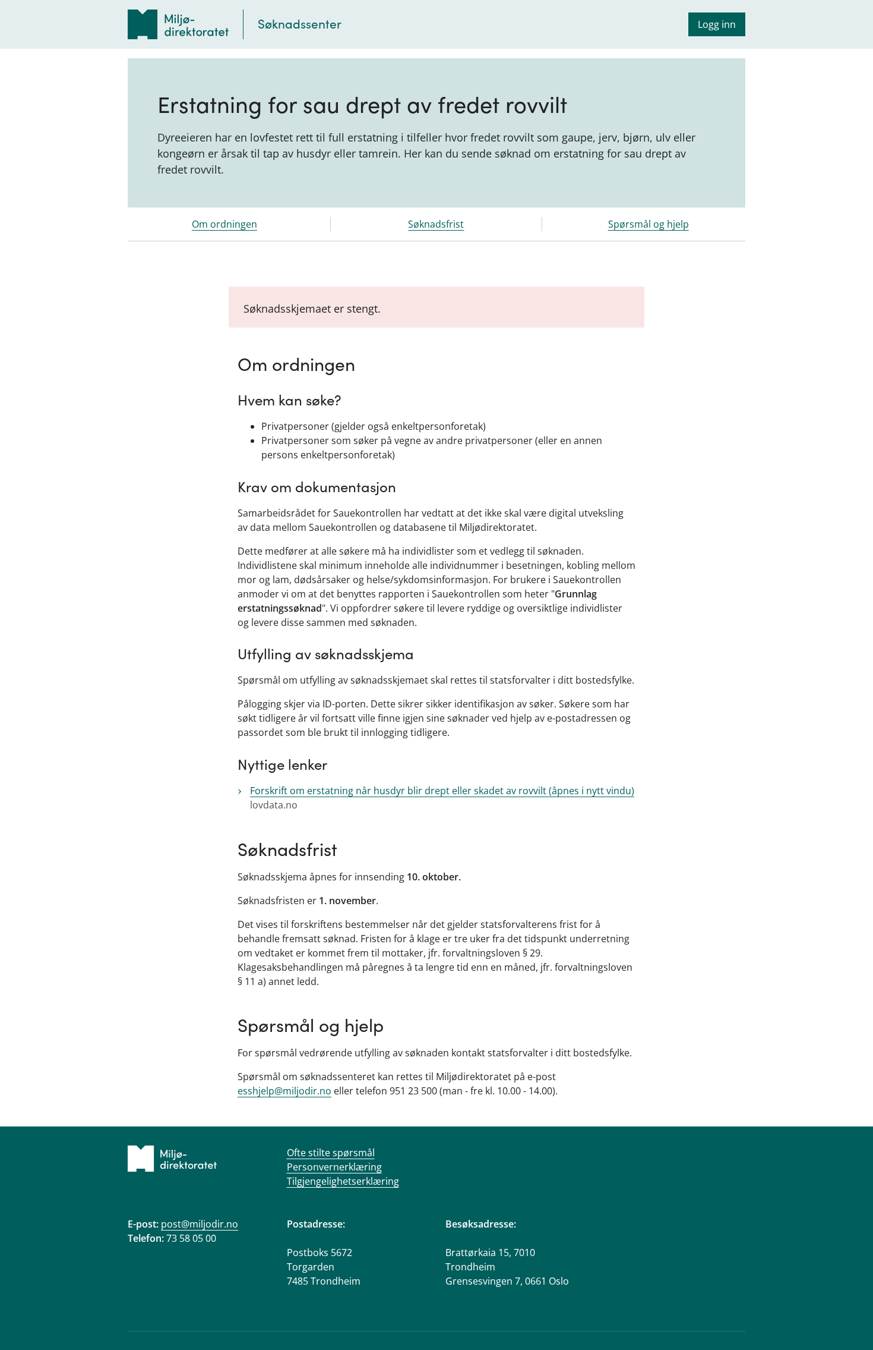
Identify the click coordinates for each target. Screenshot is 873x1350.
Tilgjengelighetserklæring (343, 1181)
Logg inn (717, 24)
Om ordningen (224, 224)
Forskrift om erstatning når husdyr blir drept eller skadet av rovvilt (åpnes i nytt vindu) (442, 790)
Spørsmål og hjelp (648, 224)
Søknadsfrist (436, 224)
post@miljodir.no (199, 1224)
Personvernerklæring (334, 1166)
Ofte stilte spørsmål (331, 1152)
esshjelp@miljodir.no (284, 1090)
